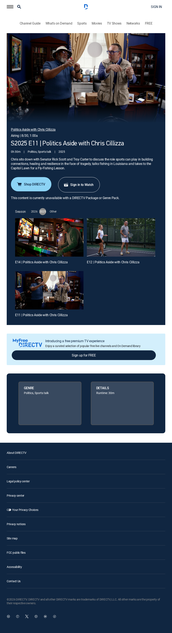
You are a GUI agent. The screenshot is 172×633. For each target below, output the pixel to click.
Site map (12, 538)
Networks (133, 23)
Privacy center (15, 495)
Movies (97, 23)
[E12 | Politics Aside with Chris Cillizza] (121, 237)
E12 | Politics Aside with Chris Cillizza (113, 262)
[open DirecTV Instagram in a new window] (36, 616)
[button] (10, 6)
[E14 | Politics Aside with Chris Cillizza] (49, 237)
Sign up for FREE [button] (84, 355)
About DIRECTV (16, 453)
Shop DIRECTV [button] (34, 184)
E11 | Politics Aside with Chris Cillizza (41, 315)
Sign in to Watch (82, 184)
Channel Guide (30, 23)
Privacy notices (16, 524)
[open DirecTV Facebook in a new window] (17, 616)
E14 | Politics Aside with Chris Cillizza (41, 262)
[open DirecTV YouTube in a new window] (45, 616)
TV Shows (114, 23)
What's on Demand (59, 23)
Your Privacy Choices (25, 510)
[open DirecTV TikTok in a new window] (54, 616)
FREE (148, 23)
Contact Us (14, 581)
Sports (81, 23)
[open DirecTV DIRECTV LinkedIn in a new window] (8, 616)
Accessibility (14, 567)
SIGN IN (156, 6)
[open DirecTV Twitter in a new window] (27, 616)
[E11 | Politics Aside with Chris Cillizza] (49, 290)
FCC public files (16, 553)
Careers (11, 467)
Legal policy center (18, 481)
